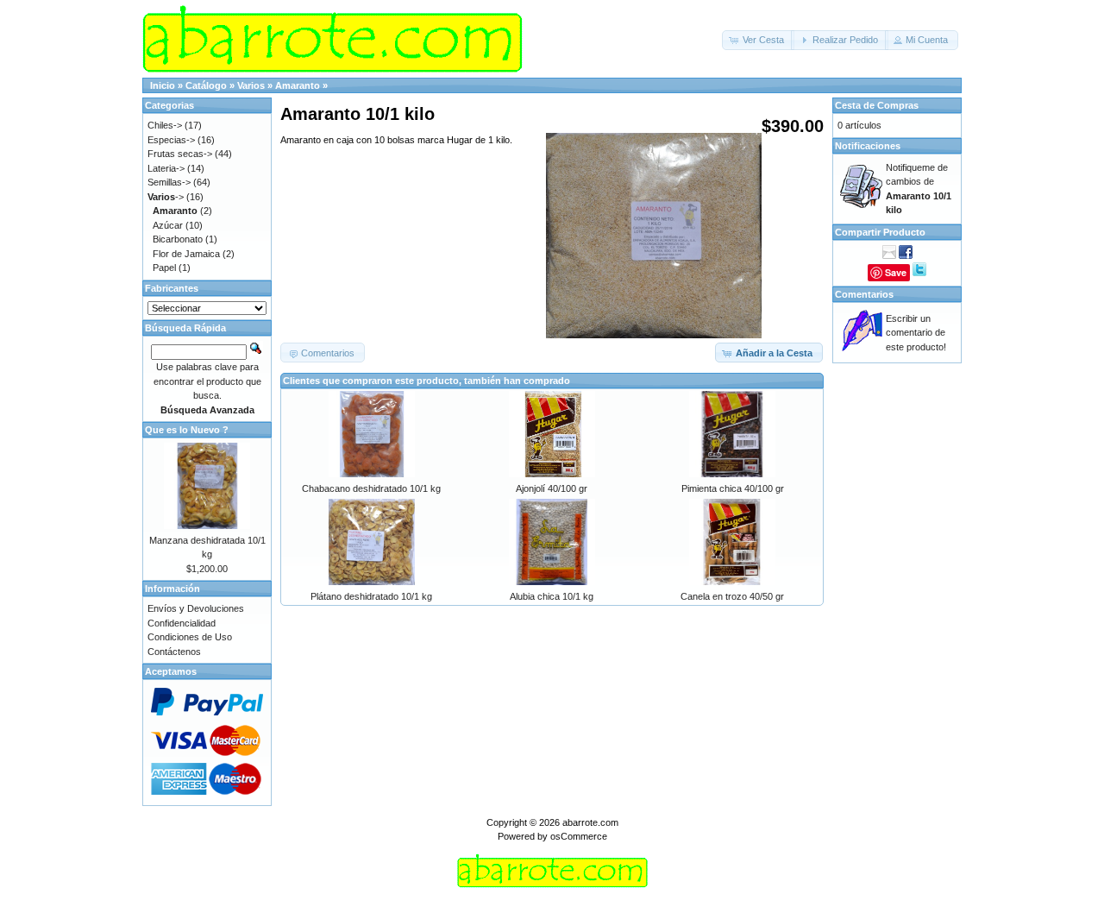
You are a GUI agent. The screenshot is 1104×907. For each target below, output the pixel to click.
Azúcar (168, 225)
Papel (164, 267)
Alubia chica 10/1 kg (551, 596)
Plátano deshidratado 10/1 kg (371, 596)
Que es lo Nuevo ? (187, 430)
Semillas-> (169, 182)
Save (895, 272)
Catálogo (206, 85)
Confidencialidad (181, 623)
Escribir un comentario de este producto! (916, 332)
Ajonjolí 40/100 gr (551, 488)
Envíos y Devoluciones (195, 608)
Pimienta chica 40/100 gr (732, 488)
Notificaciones (867, 146)
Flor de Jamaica (186, 254)
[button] (758, 40)
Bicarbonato (178, 239)
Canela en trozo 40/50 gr (732, 596)
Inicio (162, 85)
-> (165, 197)
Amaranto (297, 85)
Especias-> (171, 140)
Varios (251, 85)
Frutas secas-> (179, 153)
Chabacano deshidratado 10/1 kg (371, 488)
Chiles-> (164, 125)
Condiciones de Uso (189, 637)
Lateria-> (166, 168)
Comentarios (864, 294)
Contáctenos (174, 651)
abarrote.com (590, 822)
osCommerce (578, 836)
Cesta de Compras (877, 105)
